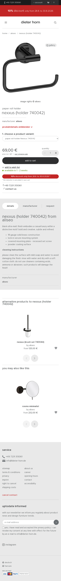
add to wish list (12, 167)
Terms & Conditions (11, 472)
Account (38, 3)
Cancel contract (9, 495)
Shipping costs (9, 487)
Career (27, 472)
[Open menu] (5, 22)
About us (28, 468)
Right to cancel (9, 483)
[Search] (55, 22)
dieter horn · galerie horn (30, 22)
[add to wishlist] (56, 348)
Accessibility (30, 483)
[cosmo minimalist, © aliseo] (30, 401)
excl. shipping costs (21, 154)
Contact (28, 480)
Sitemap (6, 468)
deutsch (8, 563)
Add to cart (30, 161)
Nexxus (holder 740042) (30, 33)
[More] (56, 153)
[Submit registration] (56, 522)
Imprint (5, 480)
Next (34, 358)
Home (4, 33)
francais (8, 566)
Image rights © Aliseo (30, 102)
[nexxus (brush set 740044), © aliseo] (30, 337)
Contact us (10, 189)
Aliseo (13, 33)
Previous (26, 358)
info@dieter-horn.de (16, 461)
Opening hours (31, 476)
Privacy (5, 476)
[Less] (45, 153)
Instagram (11, 545)
